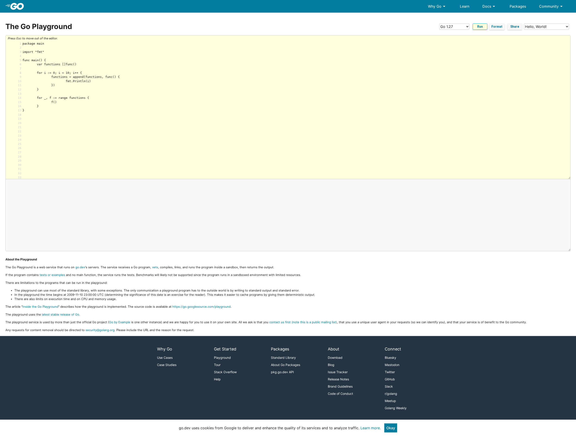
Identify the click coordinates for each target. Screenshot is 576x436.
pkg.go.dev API (282, 372)
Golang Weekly (396, 408)
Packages (518, 6)
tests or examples (52, 275)
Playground (222, 357)
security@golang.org (100, 330)
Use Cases (165, 357)
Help (217, 379)
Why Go (437, 6)
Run (480, 26)
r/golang (391, 393)
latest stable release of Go (60, 314)
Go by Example (119, 322)
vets (155, 267)
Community (551, 6)
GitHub (390, 379)
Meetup (390, 401)
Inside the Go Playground (40, 306)
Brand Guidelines (340, 386)
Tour (217, 365)
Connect (393, 349)
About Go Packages (285, 365)
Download (335, 357)
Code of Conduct (340, 393)
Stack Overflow (225, 372)
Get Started (225, 349)
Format (496, 26)
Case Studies (166, 365)
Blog (331, 365)
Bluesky (390, 357)
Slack (389, 386)
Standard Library (283, 357)
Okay (390, 428)
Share (514, 26)
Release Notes (338, 379)
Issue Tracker (338, 372)
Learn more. (370, 428)
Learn (464, 6)
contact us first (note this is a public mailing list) (303, 322)
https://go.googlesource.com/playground (201, 306)
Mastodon (392, 365)
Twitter (390, 372)
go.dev (80, 267)
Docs (489, 6)
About (333, 349)
